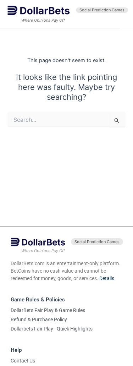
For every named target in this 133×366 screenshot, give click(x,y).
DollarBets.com (27, 263)
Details (106, 278)
